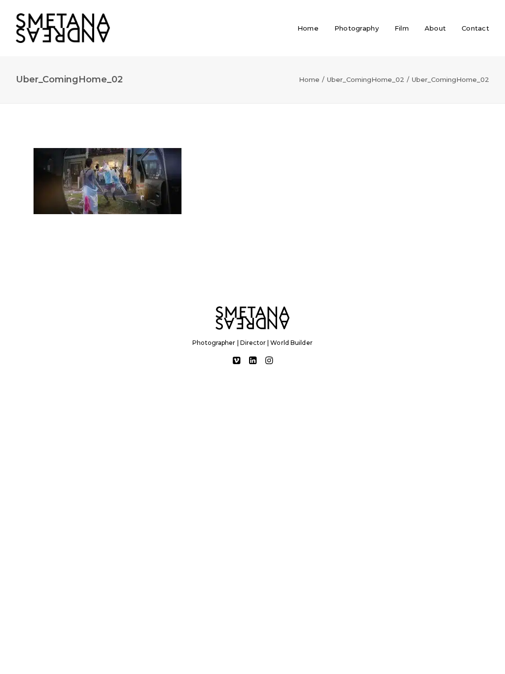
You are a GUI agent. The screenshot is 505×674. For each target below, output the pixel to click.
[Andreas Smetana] (63, 28)
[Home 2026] (252, 318)
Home (308, 28)
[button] (236, 362)
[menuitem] (311, 28)
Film (402, 28)
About (435, 28)
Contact (475, 28)
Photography (356, 28)
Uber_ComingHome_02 (365, 79)
